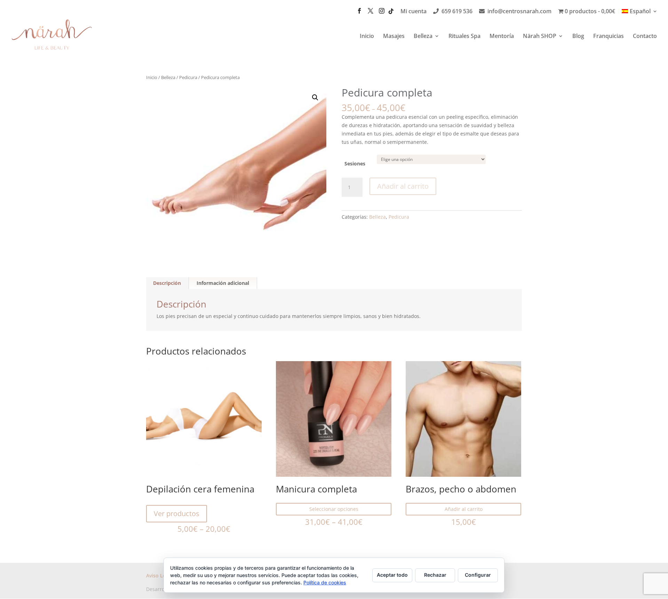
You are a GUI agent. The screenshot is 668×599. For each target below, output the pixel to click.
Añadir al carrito (403, 186)
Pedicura (188, 77)
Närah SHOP (539, 36)
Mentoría (502, 36)
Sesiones (354, 163)
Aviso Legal (159, 575)
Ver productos (176, 513)
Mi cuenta (413, 11)
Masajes (394, 36)
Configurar (478, 575)
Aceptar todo (392, 575)
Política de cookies (324, 582)
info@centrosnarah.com (519, 11)
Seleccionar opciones (333, 509)
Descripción (167, 283)
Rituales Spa (464, 36)
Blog (578, 36)
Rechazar (435, 575)
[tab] (167, 283)
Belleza (423, 36)
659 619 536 (457, 11)
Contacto (645, 36)
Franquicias (608, 36)
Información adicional (223, 283)
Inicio (367, 36)
